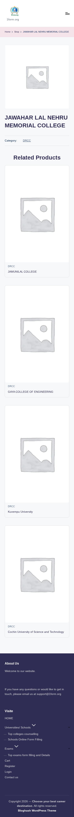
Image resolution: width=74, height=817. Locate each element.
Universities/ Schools (18, 727)
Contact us (11, 777)
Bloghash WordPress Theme (37, 810)
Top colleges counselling (23, 734)
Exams (9, 748)
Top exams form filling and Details (29, 755)
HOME (9, 718)
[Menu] (67, 13)
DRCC (27, 140)
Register (10, 766)
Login (8, 771)
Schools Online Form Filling (25, 739)
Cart (7, 760)
